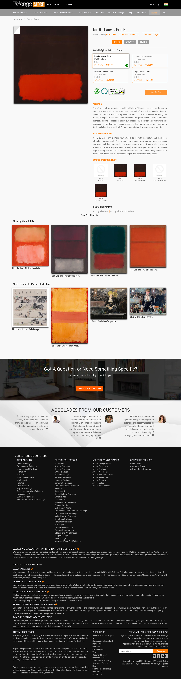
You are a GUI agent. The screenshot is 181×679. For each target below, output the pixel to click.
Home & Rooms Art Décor (63, 12)
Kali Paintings (60, 538)
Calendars (154, 12)
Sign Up (55, 4)
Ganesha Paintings (63, 477)
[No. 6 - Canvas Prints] (51, 64)
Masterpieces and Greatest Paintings (71, 511)
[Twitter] (154, 657)
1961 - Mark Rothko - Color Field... (65, 345)
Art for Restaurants (100, 477)
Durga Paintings (61, 536)
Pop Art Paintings (24, 488)
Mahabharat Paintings (64, 508)
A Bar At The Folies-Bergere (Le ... (104, 321)
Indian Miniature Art (25, 477)
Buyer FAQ (96, 644)
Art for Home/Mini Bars (102, 474)
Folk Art (20, 483)
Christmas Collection (64, 519)
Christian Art (60, 497)
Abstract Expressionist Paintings (31, 499)
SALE (164, 12)
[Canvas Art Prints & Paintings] (48, 592)
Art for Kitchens (99, 469)
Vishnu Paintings (62, 474)
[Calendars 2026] (32, 569)
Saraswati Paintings (63, 483)
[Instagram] (162, 657)
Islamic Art (21, 472)
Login (49, 4)
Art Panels (59, 463)
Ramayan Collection (63, 522)
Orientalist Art (23, 486)
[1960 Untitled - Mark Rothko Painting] (69, 249)
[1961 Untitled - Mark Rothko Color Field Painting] (148, 246)
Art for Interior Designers (141, 469)
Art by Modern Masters (122, 211)
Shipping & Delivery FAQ (102, 641)
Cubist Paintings (24, 463)
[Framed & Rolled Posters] (43, 582)
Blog (130, 12)
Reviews (96, 646)
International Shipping (101, 660)
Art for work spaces (101, 486)
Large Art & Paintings (64, 527)
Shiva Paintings (61, 472)
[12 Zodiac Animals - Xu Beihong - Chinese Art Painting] (30, 307)
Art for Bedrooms (100, 466)
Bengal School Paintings (65, 494)
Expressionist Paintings (27, 466)
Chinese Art (60, 499)
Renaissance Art (24, 494)
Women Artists (61, 505)
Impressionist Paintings (27, 469)
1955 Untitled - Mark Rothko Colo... (26, 268)
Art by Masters (84, 12)
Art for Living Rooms (101, 463)
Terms (95, 652)
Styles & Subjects (20, 12)
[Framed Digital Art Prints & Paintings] (56, 604)
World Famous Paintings (65, 502)
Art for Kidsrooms (100, 472)
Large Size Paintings (116, 12)
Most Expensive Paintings (66, 513)
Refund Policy (98, 649)
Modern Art (22, 480)
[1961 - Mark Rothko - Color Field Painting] (69, 315)
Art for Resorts (99, 480)
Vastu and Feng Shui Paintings (68, 541)
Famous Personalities (64, 530)
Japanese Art (60, 491)
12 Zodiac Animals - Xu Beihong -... (26, 329)
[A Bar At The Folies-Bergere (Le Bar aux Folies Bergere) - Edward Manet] (108, 303)
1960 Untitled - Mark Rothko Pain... (65, 275)
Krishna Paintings (62, 466)
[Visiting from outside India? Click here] (78, 549)
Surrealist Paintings (25, 497)
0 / (154, 4)
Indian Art (21, 474)
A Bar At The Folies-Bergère (141, 317)
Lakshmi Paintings (62, 480)
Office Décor (135, 463)
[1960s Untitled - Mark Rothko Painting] (108, 249)
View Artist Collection (129, 34)
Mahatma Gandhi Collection (67, 486)
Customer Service (100, 663)
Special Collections (40, 12)
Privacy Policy (98, 658)
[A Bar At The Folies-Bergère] (148, 301)
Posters (99, 12)
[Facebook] (158, 657)
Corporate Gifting (137, 466)
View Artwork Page (150, 34)
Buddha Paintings (62, 469)
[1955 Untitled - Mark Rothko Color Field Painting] (30, 245)
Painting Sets (60, 524)
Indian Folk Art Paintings (65, 516)
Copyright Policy (99, 655)
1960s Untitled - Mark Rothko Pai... (104, 275)
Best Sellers (141, 12)
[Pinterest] (166, 657)
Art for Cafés (98, 483)
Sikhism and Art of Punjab (66, 533)
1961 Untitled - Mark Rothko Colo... (144, 269)
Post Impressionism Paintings (30, 491)
